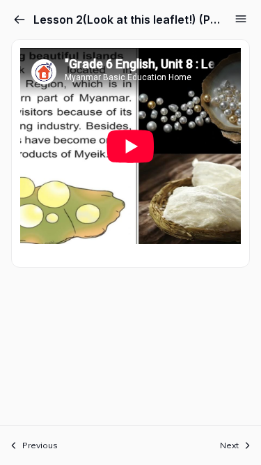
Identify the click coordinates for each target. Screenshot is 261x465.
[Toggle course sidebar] (241, 19)
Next (229, 445)
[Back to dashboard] (19, 19)
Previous (40, 445)
